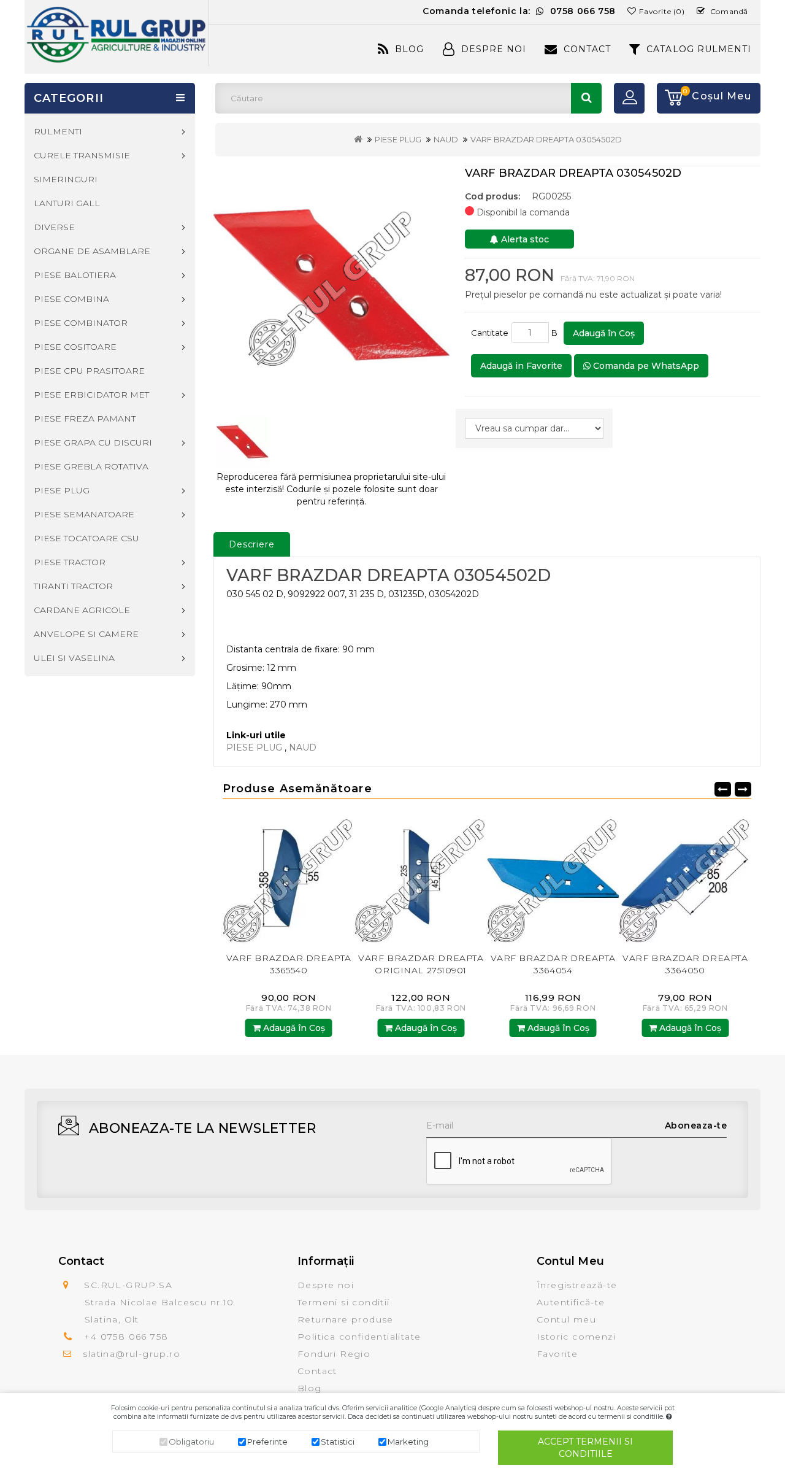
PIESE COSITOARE (75, 346)
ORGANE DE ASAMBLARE (92, 251)
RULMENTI (58, 131)
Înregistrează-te (577, 1285)
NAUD (446, 139)
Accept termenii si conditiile (585, 1447)
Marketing (408, 1441)
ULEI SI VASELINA (74, 657)
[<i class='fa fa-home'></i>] (358, 139)
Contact (587, 49)
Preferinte (267, 1441)
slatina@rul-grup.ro (131, 1353)
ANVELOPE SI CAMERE (86, 633)
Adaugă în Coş (604, 333)
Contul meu (566, 1319)
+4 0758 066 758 (126, 1336)
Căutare (586, 98)
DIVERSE (54, 227)
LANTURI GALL (67, 203)
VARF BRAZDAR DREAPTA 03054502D (546, 139)
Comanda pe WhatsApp (645, 365)
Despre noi (325, 1285)
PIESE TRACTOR (69, 562)
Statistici (337, 1441)
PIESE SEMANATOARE (84, 514)
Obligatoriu (191, 1441)
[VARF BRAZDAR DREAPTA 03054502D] (331, 285)
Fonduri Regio (333, 1353)
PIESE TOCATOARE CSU (86, 538)
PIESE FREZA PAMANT (85, 418)
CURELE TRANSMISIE (82, 155)
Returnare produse (345, 1319)
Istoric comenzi (576, 1336)
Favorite (557, 1353)
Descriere (252, 544)
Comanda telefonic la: (519, 11)
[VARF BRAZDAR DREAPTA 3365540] (692, 877)
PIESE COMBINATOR (81, 322)
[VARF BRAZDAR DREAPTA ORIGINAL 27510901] (295, 877)
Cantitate (489, 333)
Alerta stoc (524, 239)
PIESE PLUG (398, 139)
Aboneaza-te (696, 1125)
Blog (409, 49)
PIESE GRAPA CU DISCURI (93, 442)
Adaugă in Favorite (521, 365)
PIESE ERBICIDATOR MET (91, 394)
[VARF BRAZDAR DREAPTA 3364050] (560, 877)
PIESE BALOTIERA (75, 274)
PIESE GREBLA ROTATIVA (91, 466)
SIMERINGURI (66, 179)
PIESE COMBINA (71, 298)
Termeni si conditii (343, 1302)
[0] (670, 98)
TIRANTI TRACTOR (73, 586)
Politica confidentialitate (359, 1336)
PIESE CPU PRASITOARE (89, 370)
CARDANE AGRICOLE (82, 610)
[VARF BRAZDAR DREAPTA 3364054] (427, 877)
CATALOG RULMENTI (698, 49)
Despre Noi (493, 49)
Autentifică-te (571, 1302)
